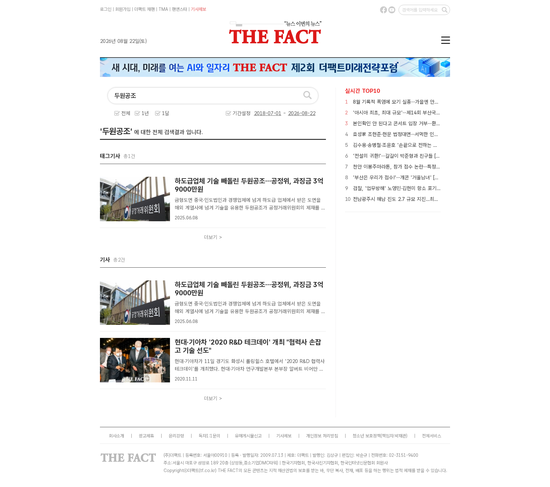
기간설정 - (260, 113)
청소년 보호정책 (367, 435)
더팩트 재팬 (144, 9)
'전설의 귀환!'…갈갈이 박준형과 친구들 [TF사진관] (405, 156)
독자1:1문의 (209, 435)
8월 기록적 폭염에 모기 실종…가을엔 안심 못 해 (402, 102)
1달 (165, 113)
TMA (163, 9)
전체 (125, 113)
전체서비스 (431, 435)
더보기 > (213, 237)
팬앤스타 (179, 9)
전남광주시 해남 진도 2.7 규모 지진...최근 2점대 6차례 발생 (414, 199)
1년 (145, 113)
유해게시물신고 (248, 435)
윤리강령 (176, 435)
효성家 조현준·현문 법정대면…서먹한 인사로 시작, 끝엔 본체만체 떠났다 (426, 134)
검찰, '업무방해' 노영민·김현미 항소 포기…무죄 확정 (406, 188)
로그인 (105, 9)
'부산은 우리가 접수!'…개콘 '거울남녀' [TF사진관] (404, 178)
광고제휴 (146, 435)
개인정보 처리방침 (322, 435)
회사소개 (116, 435)
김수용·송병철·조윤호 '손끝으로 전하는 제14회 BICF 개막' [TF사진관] (425, 145)
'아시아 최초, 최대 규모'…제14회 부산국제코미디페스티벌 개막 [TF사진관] (429, 113)
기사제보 (198, 9)
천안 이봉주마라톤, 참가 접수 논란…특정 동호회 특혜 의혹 (412, 167)
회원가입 (122, 9)
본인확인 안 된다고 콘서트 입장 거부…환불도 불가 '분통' (411, 123)
